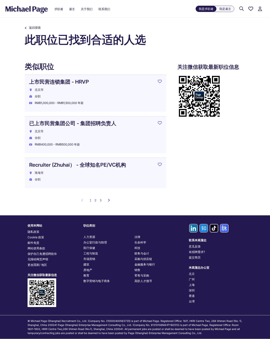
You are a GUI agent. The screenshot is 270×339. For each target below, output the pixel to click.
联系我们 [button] (104, 9)
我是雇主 (225, 9)
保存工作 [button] (160, 82)
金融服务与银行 (144, 264)
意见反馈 (195, 246)
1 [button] (91, 201)
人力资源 (89, 237)
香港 (192, 296)
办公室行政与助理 (95, 242)
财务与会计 (141, 253)
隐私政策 (33, 232)
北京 (192, 274)
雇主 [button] (72, 9)
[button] (33, 27)
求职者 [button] (58, 9)
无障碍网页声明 (38, 259)
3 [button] (101, 200)
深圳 (192, 290)
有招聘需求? (197, 252)
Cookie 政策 (36, 237)
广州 (192, 279)
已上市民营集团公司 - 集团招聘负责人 (72, 123)
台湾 (192, 301)
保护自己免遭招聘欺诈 (42, 254)
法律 (137, 237)
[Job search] (241, 9)
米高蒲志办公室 (199, 267)
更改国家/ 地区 (37, 265)
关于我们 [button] (87, 9)
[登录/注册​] (259, 8)
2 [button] (95, 200)
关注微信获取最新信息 (42, 275)
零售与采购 (141, 275)
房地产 (87, 270)
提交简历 (195, 257)
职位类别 (89, 225)
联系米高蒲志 (197, 240)
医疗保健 (89, 248)
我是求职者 (206, 9)
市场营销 (89, 259)
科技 (137, 248)
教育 (86, 275)
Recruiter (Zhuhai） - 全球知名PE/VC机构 (77, 165)
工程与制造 (90, 253)
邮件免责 (33, 243)
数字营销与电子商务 (96, 281)
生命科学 (140, 242)
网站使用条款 (36, 248)
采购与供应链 (143, 259)
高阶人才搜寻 (143, 281)
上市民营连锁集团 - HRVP (59, 82)
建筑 (86, 264)
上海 (192, 285)
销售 (137, 270)
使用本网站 (35, 225)
